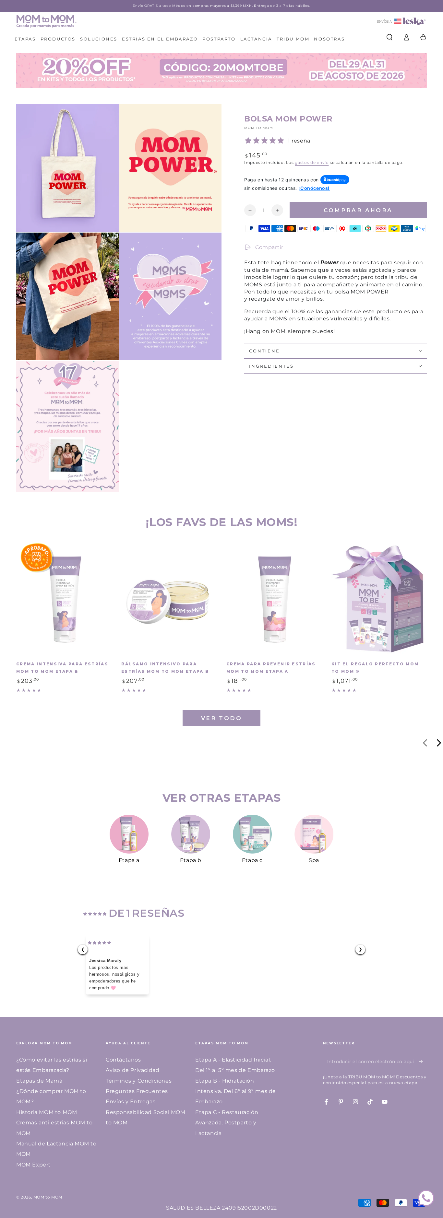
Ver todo (221, 718)
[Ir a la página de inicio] (46, 21)
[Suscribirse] (423, 1061)
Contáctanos (123, 1060)
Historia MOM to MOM (46, 1112)
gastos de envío (312, 162)
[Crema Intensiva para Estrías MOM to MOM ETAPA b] (64, 599)
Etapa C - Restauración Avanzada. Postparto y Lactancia (226, 1122)
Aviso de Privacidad (132, 1070)
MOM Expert (33, 1165)
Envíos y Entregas (130, 1101)
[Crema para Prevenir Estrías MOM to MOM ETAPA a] (274, 599)
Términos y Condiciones (139, 1081)
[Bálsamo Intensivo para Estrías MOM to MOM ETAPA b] (169, 599)
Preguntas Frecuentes (137, 1091)
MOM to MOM (258, 128)
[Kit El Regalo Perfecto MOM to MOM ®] (379, 599)
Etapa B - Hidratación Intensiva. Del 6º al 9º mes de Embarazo (235, 1091)
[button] (389, 37)
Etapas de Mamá (39, 1081)
